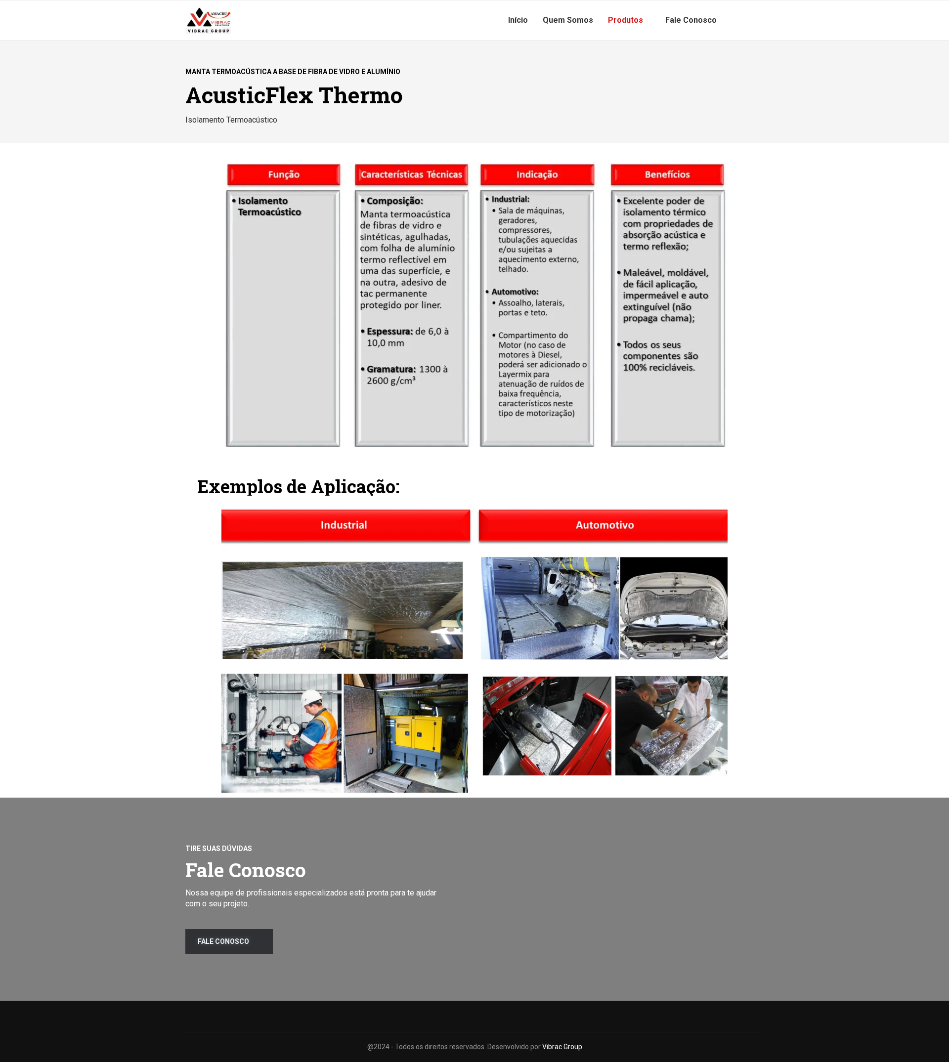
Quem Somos (568, 20)
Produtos (625, 20)
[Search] (759, 20)
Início (518, 20)
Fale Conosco (691, 20)
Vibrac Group (562, 1047)
